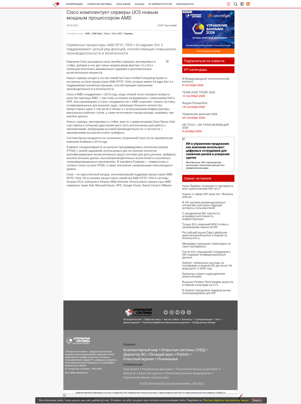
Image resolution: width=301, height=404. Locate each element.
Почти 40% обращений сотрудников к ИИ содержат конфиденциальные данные (206, 254)
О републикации (203, 319)
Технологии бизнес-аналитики (197, 369)
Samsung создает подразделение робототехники (203, 275)
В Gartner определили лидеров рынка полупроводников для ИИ (206, 291)
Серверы (128, 33)
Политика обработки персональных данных (165, 322)
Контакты (187, 319)
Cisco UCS (117, 33)
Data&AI (139, 4)
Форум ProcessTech (194, 103)
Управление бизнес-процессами (146, 377)
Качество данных (151, 373)
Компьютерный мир (140, 350)
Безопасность (185, 4)
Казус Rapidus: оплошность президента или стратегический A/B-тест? (207, 187)
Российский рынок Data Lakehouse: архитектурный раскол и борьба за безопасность (205, 235)
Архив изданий (131, 322)
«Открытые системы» (99, 4)
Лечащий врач (161, 354)
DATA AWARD (123, 4)
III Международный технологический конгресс (205, 80)
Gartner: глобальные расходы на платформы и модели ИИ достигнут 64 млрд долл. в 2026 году (207, 265)
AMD (87, 33)
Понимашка (167, 359)
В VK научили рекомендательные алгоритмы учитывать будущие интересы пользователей (204, 205)
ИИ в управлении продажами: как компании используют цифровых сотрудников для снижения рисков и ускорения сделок (208, 150)
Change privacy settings (203, 322)
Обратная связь (152, 319)
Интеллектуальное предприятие (188, 373)
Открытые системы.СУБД (183, 350)
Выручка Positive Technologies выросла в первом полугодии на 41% (207, 283)
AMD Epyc (97, 33)
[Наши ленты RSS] (248, 4)
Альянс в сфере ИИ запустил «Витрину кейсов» (207, 195)
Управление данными (157, 369)
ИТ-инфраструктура (160, 4)
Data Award (131, 369)
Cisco (107, 33)
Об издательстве (132, 319)
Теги (217, 319)
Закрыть (256, 400)
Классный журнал (138, 359)
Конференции (74, 4)
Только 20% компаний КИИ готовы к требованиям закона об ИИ (205, 225)
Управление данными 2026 (199, 114)
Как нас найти (171, 319)
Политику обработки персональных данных (226, 400)
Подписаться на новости (204, 61)
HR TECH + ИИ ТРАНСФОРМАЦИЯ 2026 (205, 126)
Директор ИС (134, 354)
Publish (183, 354)
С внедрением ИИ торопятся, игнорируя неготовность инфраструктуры (201, 216)
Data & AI (129, 373)
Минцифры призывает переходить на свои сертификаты (206, 244)
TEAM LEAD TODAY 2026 (198, 92)
